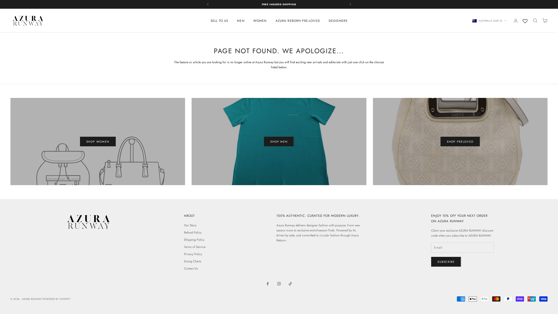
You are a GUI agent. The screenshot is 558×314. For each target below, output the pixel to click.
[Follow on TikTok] (290, 284)
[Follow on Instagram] (279, 284)
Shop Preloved (460, 142)
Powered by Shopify (57, 299)
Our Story (190, 225)
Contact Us (191, 268)
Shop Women (97, 142)
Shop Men (279, 142)
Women (260, 21)
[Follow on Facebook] (267, 284)
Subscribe (445, 262)
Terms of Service (195, 247)
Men (240, 21)
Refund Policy (193, 232)
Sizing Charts (192, 261)
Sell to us (219, 21)
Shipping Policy (194, 239)
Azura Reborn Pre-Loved (298, 21)
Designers (338, 21)
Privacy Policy (193, 254)
